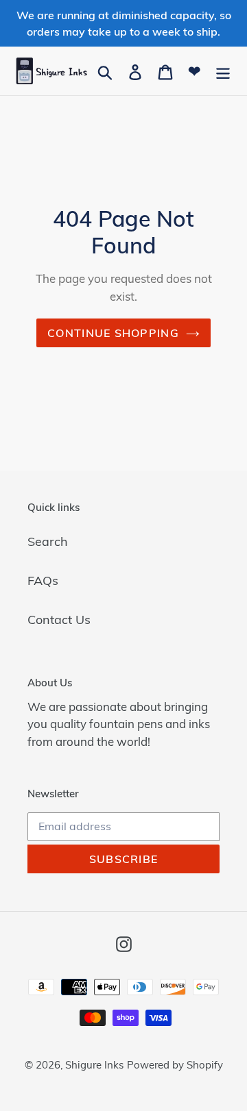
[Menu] (223, 71)
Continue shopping (113, 333)
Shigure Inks (94, 1064)
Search (47, 541)
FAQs (42, 580)
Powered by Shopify (175, 1064)
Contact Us (59, 619)
